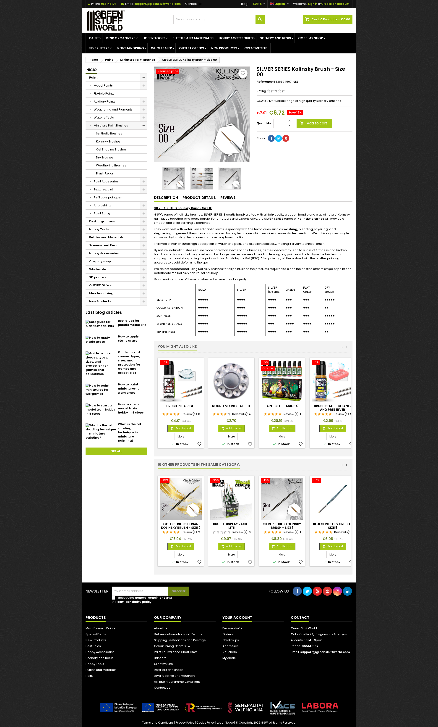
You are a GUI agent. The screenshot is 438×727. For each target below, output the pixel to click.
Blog (244, 4)
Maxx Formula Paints (100, 628)
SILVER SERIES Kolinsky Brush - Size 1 (282, 526)
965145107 (108, 4)
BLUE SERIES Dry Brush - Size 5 (332, 526)
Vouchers (229, 652)
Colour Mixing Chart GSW (172, 646)
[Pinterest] (285, 138)
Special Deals (96, 634)
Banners (160, 658)
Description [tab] (166, 197)
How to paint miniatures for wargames (129, 388)
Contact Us (162, 687)
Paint (94, 38)
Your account (237, 617)
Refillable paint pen (108, 197)
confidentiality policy (134, 602)
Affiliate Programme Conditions (177, 682)
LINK (255, 258)
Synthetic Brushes (109, 133)
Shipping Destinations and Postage (180, 640)
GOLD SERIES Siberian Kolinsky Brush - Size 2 (181, 526)
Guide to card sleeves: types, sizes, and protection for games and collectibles (129, 362)
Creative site (255, 48)
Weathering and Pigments (113, 109)
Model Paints (103, 85)
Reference (265, 82)
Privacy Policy (185, 722)
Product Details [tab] (199, 197)
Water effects (104, 117)
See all (116, 451)
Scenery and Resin (275, 38)
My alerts (229, 658)
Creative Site (163, 664)
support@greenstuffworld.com (157, 4)
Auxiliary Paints (104, 101)
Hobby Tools (154, 38)
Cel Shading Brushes (111, 149)
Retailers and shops (168, 670)
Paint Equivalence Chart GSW (175, 652)
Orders (227, 634)
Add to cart (313, 123)
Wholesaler (161, 48)
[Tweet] (278, 138)
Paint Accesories (106, 181)
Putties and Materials (192, 38)
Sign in (313, 4)
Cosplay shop (310, 38)
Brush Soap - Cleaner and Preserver (333, 408)
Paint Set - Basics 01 (282, 406)
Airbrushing (102, 205)
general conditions (150, 597)
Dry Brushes (104, 157)
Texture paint (103, 189)
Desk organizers (121, 38)
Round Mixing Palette (231, 406)
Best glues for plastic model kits (132, 323)
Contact (191, 4)
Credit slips (230, 640)
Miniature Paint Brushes (111, 125)
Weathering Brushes (111, 165)
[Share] (271, 138)
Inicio (91, 69)
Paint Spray (102, 213)
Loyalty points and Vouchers (175, 676)
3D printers (99, 48)
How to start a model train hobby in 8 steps (130, 408)
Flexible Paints (104, 93)
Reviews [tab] (228, 197)
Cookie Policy (205, 722)
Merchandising (130, 48)
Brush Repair (105, 173)
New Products (224, 48)
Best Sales (93, 646)
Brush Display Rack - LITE (231, 526)
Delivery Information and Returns (178, 634)
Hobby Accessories (236, 38)
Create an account (335, 4)
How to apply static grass (128, 338)
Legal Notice (225, 722)
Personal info (232, 628)
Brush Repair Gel (180, 406)
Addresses (230, 646)
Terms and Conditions (158, 722)
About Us (160, 628)
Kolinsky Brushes (108, 141)
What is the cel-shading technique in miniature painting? (130, 432)
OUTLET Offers (191, 48)
